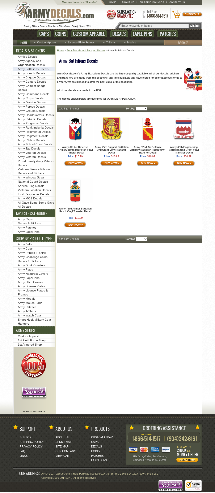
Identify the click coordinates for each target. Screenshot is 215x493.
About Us (128, 2)
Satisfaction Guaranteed (121, 14)
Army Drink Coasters (31, 265)
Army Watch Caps (30, 315)
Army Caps (25, 219)
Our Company (65, 451)
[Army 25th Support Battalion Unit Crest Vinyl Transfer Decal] (111, 140)
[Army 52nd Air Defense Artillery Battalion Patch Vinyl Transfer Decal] (148, 140)
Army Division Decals (32, 102)
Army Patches (27, 227)
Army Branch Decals (31, 73)
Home (113, 2)
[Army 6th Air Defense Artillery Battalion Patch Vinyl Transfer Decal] (75, 140)
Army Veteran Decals (32, 152)
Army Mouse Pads (30, 302)
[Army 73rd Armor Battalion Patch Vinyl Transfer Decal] (75, 202)
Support (26, 437)
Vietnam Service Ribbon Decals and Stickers (34, 171)
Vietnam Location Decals (34, 190)
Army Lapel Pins (28, 231)
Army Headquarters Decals (36, 115)
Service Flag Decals (31, 185)
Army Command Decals (33, 94)
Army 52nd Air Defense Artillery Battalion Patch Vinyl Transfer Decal (147, 150)
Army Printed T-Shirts (32, 252)
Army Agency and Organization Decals (31, 62)
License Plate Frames (81, 42)
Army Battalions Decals (33, 69)
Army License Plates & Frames (33, 292)
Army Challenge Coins (32, 257)
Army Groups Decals (31, 110)
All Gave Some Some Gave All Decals (36, 204)
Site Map (62, 446)
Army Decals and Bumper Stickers (86, 50)
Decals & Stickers (30, 50)
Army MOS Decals (30, 198)
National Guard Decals (33, 181)
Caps (44, 34)
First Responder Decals (33, 194)
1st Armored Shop (30, 344)
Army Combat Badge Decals (32, 87)
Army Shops (25, 330)
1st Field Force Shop (32, 340)
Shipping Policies (152, 2)
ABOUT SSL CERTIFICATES (34, 411)
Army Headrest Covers (33, 273)
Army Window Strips (31, 177)
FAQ (22, 451)
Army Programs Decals (33, 123)
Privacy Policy (31, 446)
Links (24, 455)
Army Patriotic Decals (32, 119)
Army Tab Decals (29, 148)
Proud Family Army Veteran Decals (36, 163)
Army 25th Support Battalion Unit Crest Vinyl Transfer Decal (111, 150)
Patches (167, 34)
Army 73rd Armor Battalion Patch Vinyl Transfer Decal (75, 210)
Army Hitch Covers (30, 282)
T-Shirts (111, 42)
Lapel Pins (142, 34)
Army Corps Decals (30, 98)
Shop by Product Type (34, 238)
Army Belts (25, 244)
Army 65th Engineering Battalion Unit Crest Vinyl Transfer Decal (184, 150)
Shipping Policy (32, 442)
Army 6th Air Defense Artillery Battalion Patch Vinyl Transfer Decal (75, 150)
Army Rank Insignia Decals (36, 127)
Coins (61, 34)
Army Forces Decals (31, 106)
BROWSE (183, 42)
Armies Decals (27, 56)
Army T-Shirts (27, 311)
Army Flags (25, 269)
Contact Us (177, 2)
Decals (119, 34)
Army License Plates (31, 286)
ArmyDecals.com (56, 13)
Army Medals (26, 298)
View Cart (63, 455)
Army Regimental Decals (34, 131)
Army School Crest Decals (35, 144)
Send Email (63, 442)
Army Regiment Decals (33, 136)
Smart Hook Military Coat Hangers (34, 321)
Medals (131, 42)
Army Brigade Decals (32, 77)
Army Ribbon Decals (31, 140)
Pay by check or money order (188, 454)
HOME (23, 42)
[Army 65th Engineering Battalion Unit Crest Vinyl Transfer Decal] (184, 140)
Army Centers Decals (32, 81)
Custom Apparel (89, 34)
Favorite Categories (31, 213)
